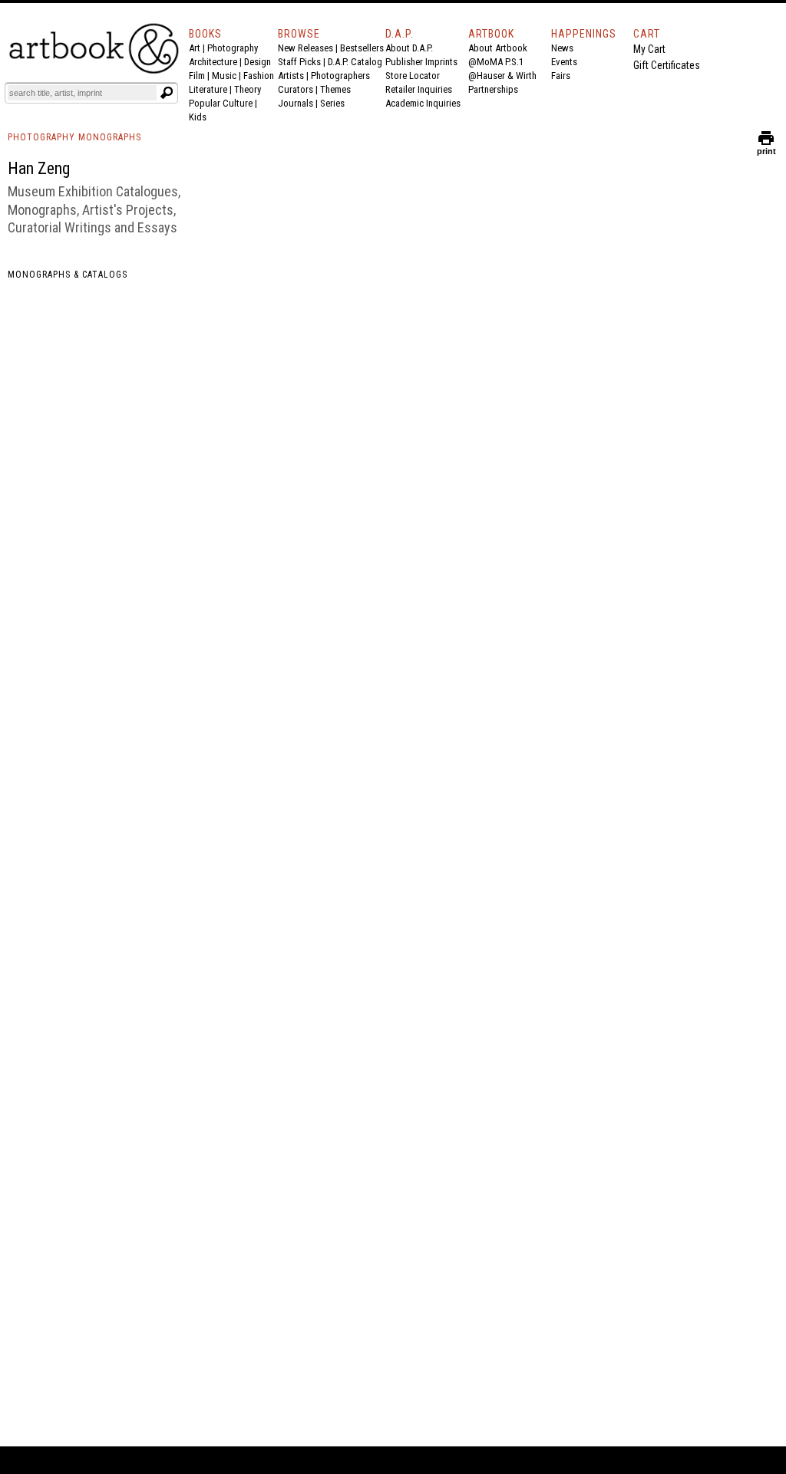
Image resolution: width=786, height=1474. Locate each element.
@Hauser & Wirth (502, 75)
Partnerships (493, 89)
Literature (208, 89)
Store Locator (412, 75)
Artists (291, 75)
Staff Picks (299, 61)
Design (257, 61)
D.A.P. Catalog (355, 61)
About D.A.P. (409, 48)
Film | (200, 75)
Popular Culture (221, 103)
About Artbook (497, 48)
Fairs (560, 75)
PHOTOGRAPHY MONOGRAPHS (74, 137)
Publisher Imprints (421, 61)
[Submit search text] (166, 92)
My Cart (649, 49)
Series (332, 103)
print (766, 148)
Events (564, 61)
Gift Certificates (666, 65)
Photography (232, 48)
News (562, 48)
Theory (247, 89)
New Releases (305, 48)
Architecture (213, 61)
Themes (335, 89)
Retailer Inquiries (418, 89)
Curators (295, 89)
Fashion (258, 75)
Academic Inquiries (423, 103)
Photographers (340, 75)
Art (194, 48)
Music (224, 75)
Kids (197, 117)
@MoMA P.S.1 (495, 61)
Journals (295, 103)
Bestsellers (362, 48)
